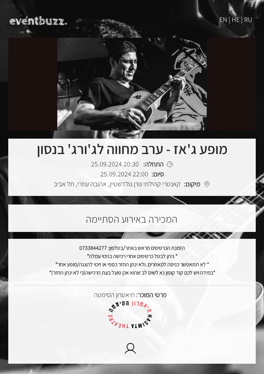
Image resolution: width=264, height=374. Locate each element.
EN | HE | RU (235, 19)
